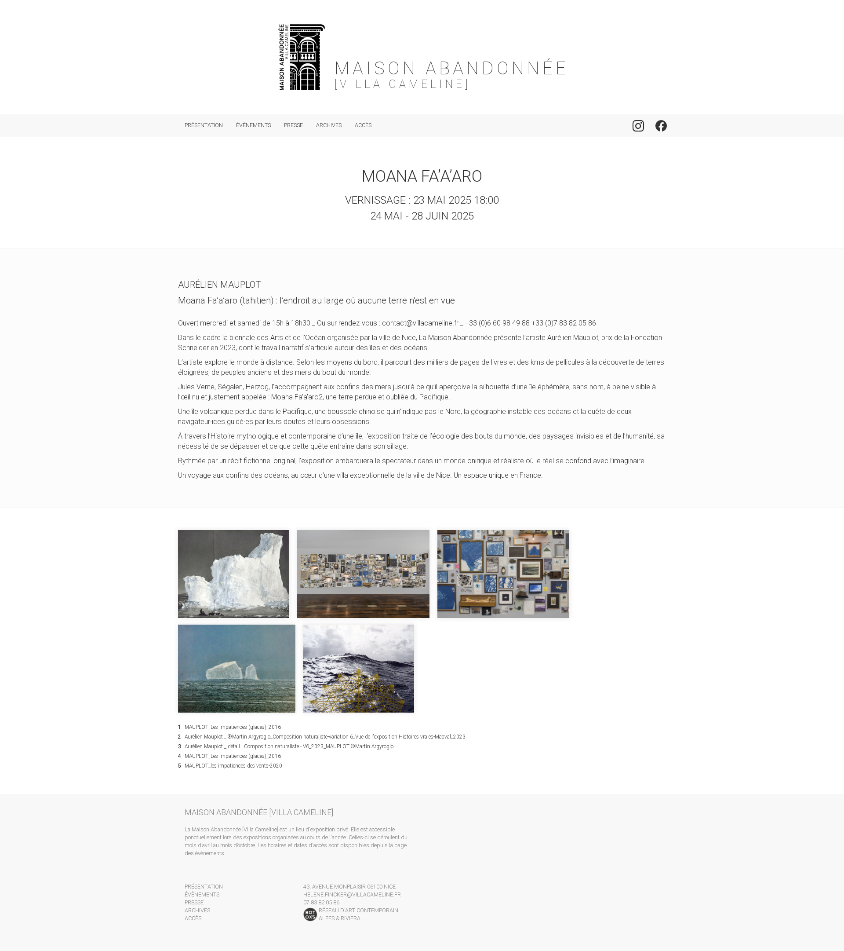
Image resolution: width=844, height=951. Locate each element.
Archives (329, 125)
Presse (293, 125)
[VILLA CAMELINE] (403, 84)
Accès (363, 125)
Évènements (253, 125)
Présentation (204, 125)
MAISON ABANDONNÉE (452, 68)
